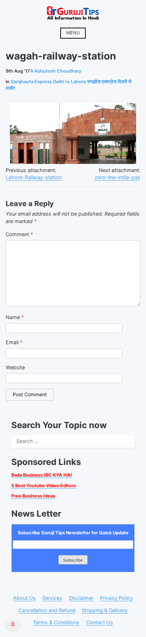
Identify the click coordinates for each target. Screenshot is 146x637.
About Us (24, 598)
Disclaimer (81, 598)
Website (15, 367)
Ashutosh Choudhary (55, 71)
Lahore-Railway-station (34, 177)
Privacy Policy (116, 598)
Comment (19, 234)
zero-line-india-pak (117, 177)
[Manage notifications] (12, 624)
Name (15, 317)
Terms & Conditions (56, 622)
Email (14, 342)
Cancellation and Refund (46, 610)
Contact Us (99, 622)
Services (52, 598)
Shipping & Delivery (105, 610)
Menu (73, 32)
